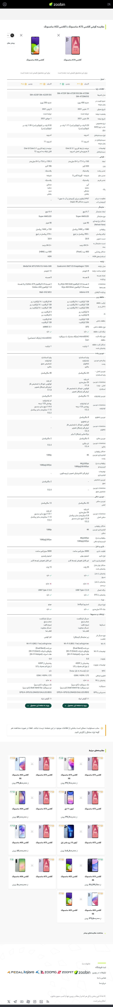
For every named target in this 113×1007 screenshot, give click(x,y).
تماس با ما (101, 978)
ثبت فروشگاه (100, 967)
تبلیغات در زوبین (99, 973)
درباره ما (102, 983)
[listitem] (81, 771)
